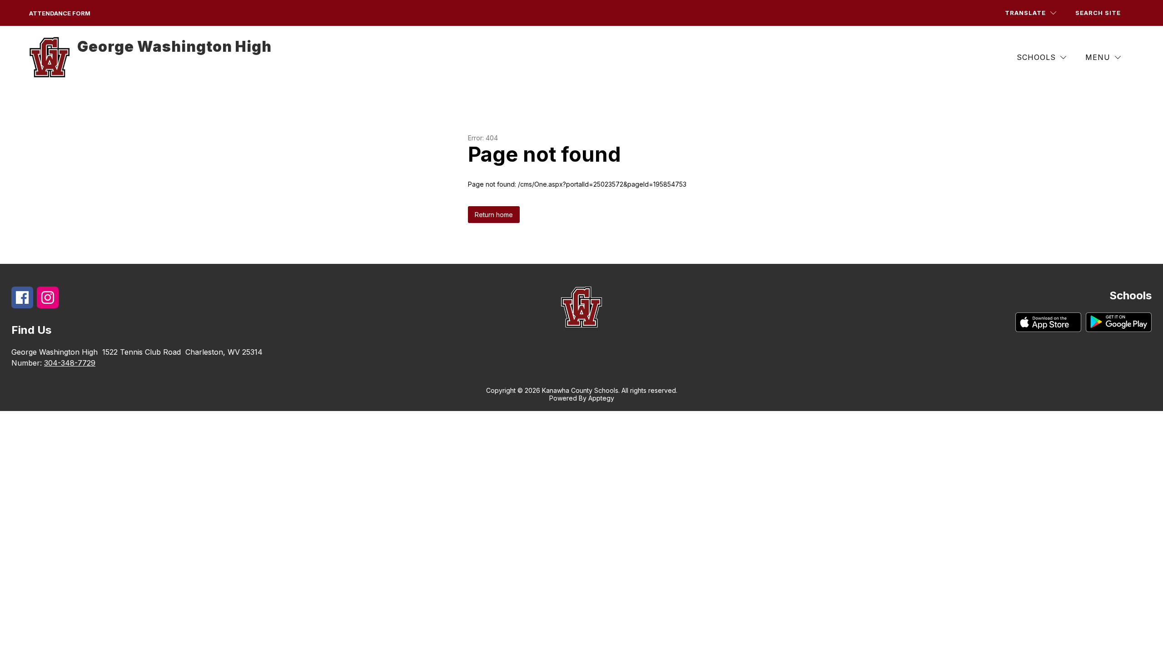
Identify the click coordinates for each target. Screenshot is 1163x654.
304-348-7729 (69, 362)
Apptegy (601, 398)
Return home (494, 214)
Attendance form (59, 13)
